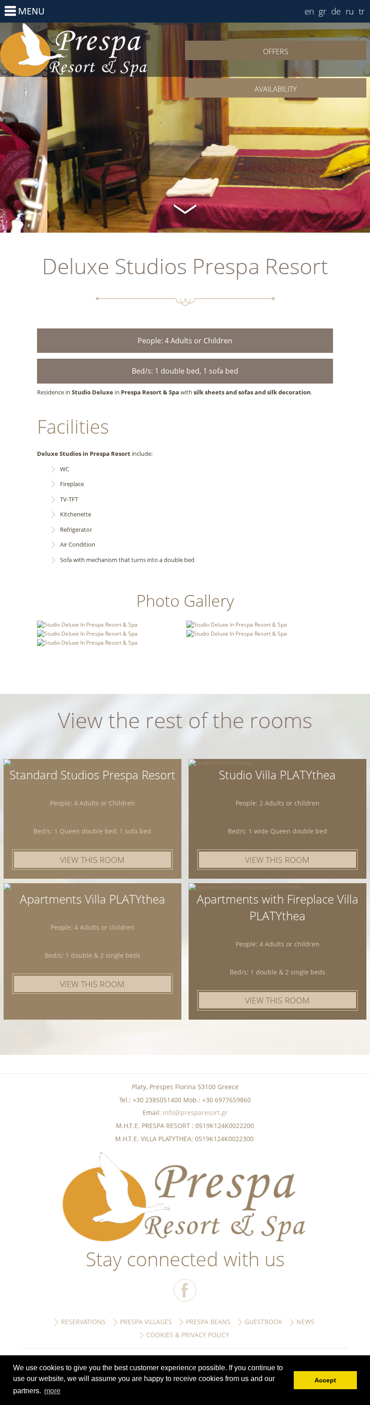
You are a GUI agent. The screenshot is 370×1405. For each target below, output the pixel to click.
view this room (92, 859)
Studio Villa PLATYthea (277, 775)
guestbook (263, 1321)
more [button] (52, 1391)
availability (275, 89)
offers (275, 51)
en (309, 11)
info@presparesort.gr (195, 1112)
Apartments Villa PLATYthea (92, 899)
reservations (83, 1321)
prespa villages (146, 1321)
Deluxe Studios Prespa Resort (92, 50)
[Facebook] (185, 1290)
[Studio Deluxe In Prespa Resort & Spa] (87, 624)
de (336, 11)
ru (350, 11)
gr (322, 11)
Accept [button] (325, 1380)
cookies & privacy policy (187, 1334)
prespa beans (208, 1321)
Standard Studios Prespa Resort (92, 775)
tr (362, 11)
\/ (185, 208)
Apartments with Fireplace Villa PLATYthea (277, 907)
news (305, 1321)
